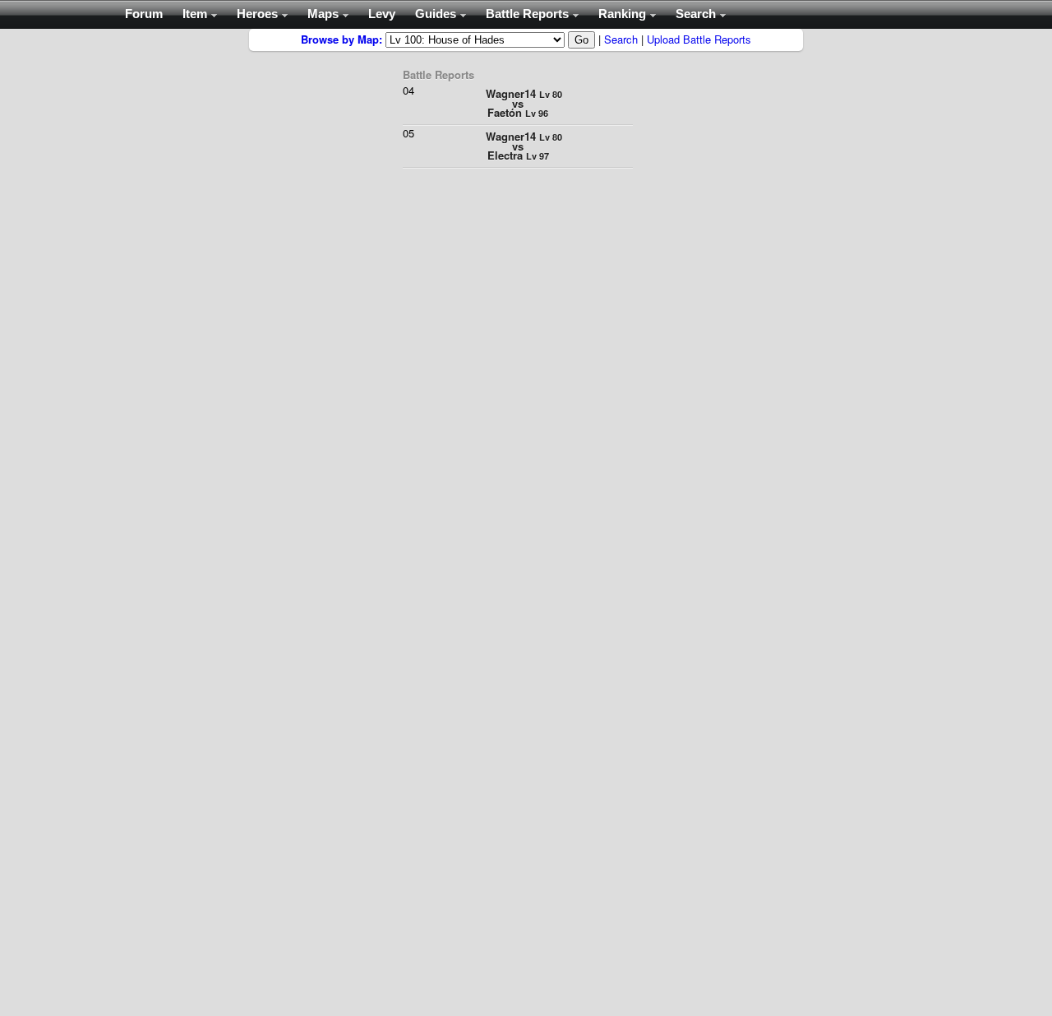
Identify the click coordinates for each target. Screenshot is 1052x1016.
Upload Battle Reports (699, 39)
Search (621, 39)
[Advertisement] (181, 275)
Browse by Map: (341, 39)
